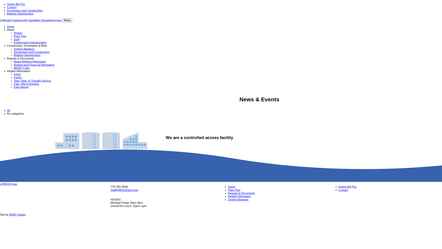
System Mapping (24, 49)
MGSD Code (22, 68)
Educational (21, 87)
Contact (11, 7)
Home (10, 26)
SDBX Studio (17, 214)
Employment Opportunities (30, 42)
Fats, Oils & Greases (26, 83)
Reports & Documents (241, 193)
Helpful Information (239, 196)
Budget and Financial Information (34, 64)
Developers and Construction (25, 10)
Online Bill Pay (16, 4)
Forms (18, 77)
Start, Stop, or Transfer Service (32, 80)
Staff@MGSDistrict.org (124, 190)
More (221, 123)
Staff (16, 39)
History (18, 33)
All (8, 110)
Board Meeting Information (30, 61)
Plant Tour (20, 36)
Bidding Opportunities (20, 13)
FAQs (17, 74)
